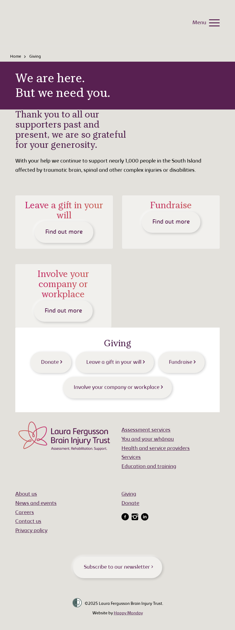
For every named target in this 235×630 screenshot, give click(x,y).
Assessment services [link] (145, 430)
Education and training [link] (148, 467)
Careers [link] (24, 513)
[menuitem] (213, 23)
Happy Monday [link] (128, 613)
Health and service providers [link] (155, 448)
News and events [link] (36, 503)
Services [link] (131, 457)
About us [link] (26, 494)
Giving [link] (128, 494)
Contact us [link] (28, 521)
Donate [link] (130, 503)
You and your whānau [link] (147, 439)
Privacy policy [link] (31, 531)
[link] (213, 23)
